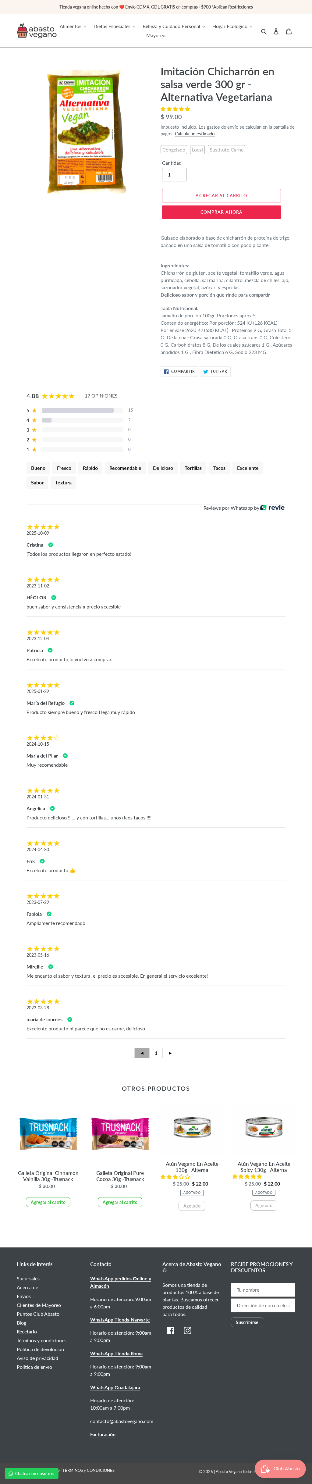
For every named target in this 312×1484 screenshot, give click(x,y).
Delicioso (163, 468)
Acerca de (27, 1287)
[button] (176, 109)
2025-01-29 (38, 691)
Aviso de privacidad (37, 1358)
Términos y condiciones (41, 1340)
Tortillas (193, 468)
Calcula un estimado (195, 133)
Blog (21, 1322)
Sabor (37, 482)
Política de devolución (40, 1349)
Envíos (24, 1296)
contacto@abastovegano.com (121, 1421)
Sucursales (28, 1278)
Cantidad (172, 163)
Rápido (90, 468)
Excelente (248, 468)
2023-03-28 (38, 1007)
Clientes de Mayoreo (39, 1305)
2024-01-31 (38, 796)
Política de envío (34, 1367)
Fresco (64, 468)
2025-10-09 (38, 533)
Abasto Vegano (229, 1471)
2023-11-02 (38, 585)
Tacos (219, 468)
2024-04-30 (38, 849)
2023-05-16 (38, 955)
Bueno (38, 468)
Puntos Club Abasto (38, 1314)
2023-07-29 (38, 902)
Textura (63, 482)
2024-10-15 (38, 744)
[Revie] (272, 508)
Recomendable (125, 468)
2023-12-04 (38, 638)
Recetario (27, 1331)
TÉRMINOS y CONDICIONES (88, 1470)
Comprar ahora (221, 212)
